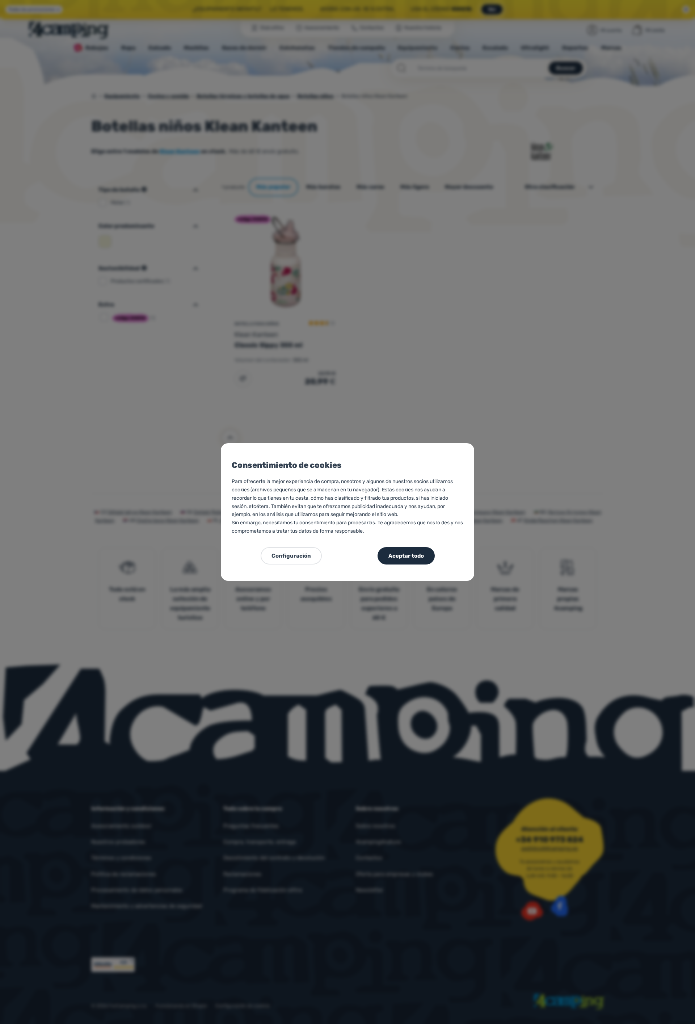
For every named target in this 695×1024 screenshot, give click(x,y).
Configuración (291, 556)
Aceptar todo (406, 556)
